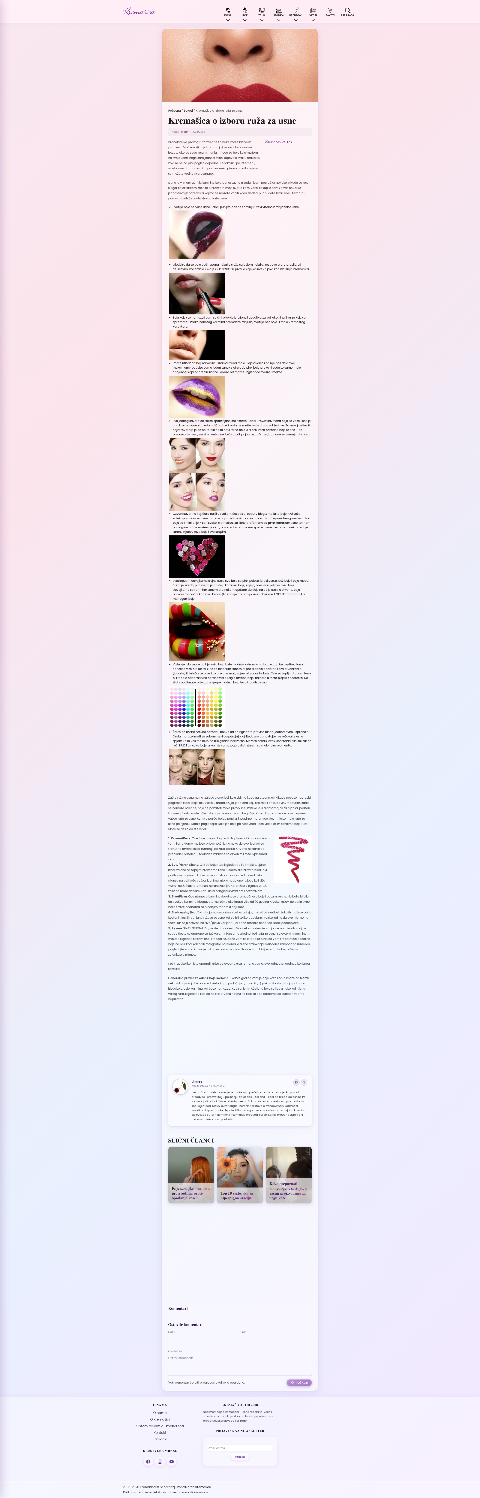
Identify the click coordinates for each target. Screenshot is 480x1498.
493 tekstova (200, 1086)
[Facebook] (296, 1082)
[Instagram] (160, 1461)
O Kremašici (160, 1419)
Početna (174, 110)
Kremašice (203, 1487)
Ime (244, 1332)
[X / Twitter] (304, 1082)
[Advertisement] (240, 1041)
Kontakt (160, 1432)
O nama (160, 1413)
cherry (184, 132)
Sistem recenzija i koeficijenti (160, 1426)
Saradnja (159, 1439)
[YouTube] (171, 1461)
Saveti (188, 110)
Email (172, 1332)
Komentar (175, 1351)
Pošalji (302, 1382)
